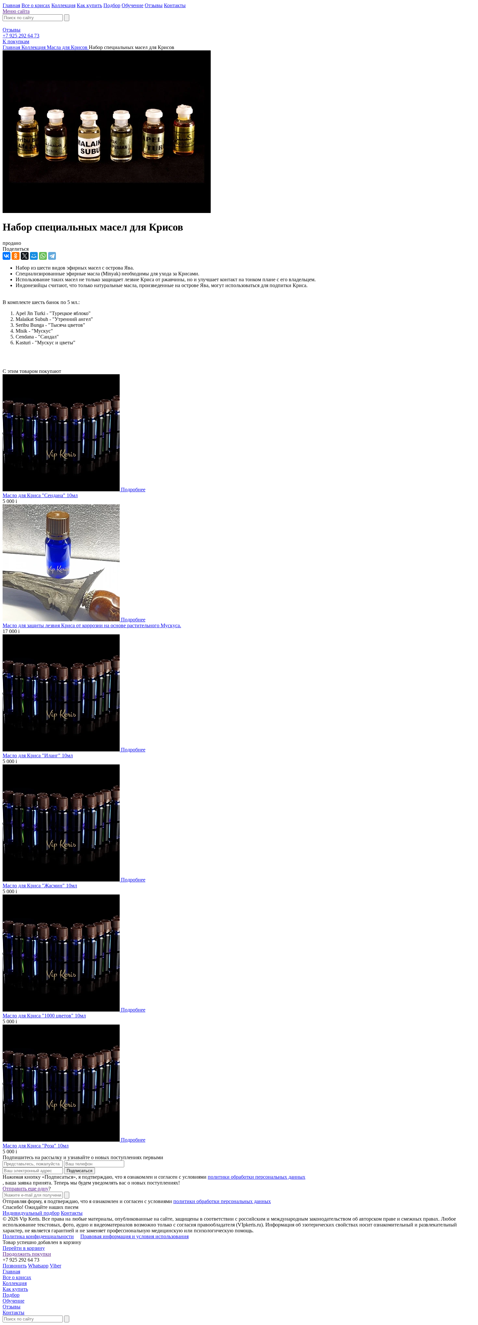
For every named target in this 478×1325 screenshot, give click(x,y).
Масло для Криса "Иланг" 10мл (38, 755)
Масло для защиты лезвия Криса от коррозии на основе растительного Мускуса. (92, 625)
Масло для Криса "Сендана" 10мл (40, 495)
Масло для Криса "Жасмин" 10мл (40, 885)
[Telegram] (52, 256)
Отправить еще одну (25, 1188)
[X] (25, 256)
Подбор (111, 5)
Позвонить (15, 1265)
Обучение (132, 5)
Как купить (89, 5)
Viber (55, 1265)
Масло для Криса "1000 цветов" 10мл (44, 1015)
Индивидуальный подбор (31, 1213)
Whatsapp (38, 1265)
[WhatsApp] (43, 256)
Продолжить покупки (27, 1254)
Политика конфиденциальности (38, 1236)
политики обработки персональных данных (256, 1177)
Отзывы (154, 5)
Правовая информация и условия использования (134, 1236)
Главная (11, 5)
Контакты (175, 5)
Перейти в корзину (24, 1248)
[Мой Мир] (34, 256)
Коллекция (63, 5)
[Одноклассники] (16, 256)
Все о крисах (35, 5)
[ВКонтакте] (6, 256)
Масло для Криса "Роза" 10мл (36, 1145)
